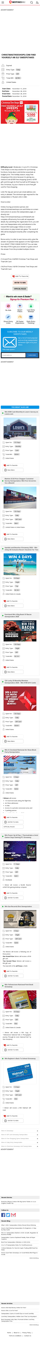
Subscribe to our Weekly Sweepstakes (20, 332)
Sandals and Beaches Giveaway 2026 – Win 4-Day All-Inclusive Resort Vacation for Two (21, 549)
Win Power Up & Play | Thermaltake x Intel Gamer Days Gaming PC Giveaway (21, 836)
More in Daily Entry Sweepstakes (11, 1142)
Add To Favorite (21, 276)
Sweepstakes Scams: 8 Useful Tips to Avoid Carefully (17, 1313)
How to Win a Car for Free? (9, 1310)
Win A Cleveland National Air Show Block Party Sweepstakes (20, 751)
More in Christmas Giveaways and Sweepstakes (16, 1146)
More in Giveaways (7, 1131)
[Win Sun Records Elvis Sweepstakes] (20, 927)
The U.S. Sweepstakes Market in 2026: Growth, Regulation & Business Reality (19, 1233)
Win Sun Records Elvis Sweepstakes (18, 906)
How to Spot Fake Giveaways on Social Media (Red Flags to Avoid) (19, 1253)
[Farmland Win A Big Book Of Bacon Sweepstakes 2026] (20, 641)
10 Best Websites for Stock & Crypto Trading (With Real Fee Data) (19, 1249)
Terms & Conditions (15, 1336)
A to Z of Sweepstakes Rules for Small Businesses (16, 1245)
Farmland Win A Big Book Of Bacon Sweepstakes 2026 (18, 615)
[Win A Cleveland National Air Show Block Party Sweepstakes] (20, 774)
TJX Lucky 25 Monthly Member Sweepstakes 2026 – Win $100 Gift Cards (20, 682)
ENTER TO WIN (12, 822)
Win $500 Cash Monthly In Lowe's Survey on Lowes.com (21, 413)
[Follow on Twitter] (8, 1215)
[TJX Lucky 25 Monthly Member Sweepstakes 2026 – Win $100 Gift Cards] (20, 710)
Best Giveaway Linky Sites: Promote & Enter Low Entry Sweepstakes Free (17, 1320)
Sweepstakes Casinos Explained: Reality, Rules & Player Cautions (18, 1238)
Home (9, 1333)
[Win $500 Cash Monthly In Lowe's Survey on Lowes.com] (20, 439)
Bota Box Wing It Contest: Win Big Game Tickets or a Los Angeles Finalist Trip (18, 1202)
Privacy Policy (26, 1333)
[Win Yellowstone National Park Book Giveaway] (20, 1008)
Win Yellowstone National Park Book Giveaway (19, 985)
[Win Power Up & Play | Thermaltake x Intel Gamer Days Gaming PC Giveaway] (20, 861)
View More (11, 470)
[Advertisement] (20, 31)
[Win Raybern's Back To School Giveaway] (20, 1084)
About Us (17, 1333)
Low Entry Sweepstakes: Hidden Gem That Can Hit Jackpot (19, 1316)
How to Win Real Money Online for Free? (13, 1307)
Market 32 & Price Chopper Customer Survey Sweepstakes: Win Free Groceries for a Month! (20, 481)
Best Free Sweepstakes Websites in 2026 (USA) (15, 1242)
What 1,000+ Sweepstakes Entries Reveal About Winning (18, 1225)
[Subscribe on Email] (13, 1215)
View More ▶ (34, 1258)
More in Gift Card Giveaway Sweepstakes (14, 1134)
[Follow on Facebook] (3, 1215)
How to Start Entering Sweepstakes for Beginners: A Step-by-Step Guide (19, 1229)
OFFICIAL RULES (9, 827)
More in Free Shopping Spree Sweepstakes (15, 1138)
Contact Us (27, 1336)
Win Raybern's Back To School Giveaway (20, 1058)
